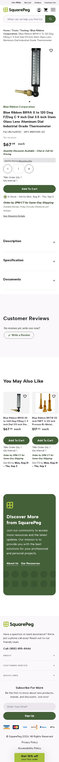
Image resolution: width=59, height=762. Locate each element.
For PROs (16, 2)
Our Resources (30, 563)
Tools (15, 30)
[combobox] (24, 19)
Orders (38, 2)
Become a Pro (25, 161)
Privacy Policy (29, 742)
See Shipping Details (14, 216)
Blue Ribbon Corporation (19, 106)
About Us (12, 563)
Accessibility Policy (29, 748)
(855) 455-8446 (20, 648)
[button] (29, 757)
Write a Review (22, 336)
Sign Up (29, 715)
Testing (24, 30)
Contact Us (50, 2)
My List (27, 2)
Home (6, 30)
